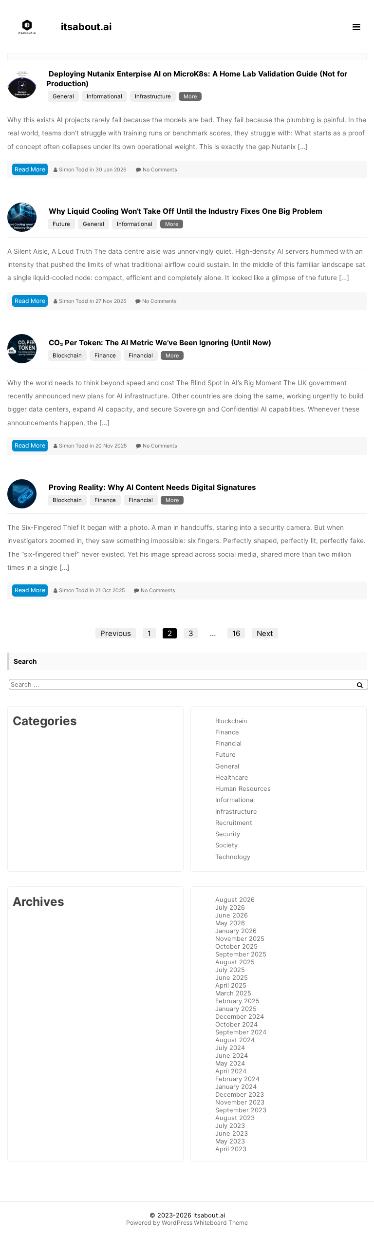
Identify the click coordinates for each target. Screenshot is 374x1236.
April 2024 (230, 1071)
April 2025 (230, 985)
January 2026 (236, 931)
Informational (104, 96)
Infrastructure (153, 96)
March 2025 (233, 993)
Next (265, 633)
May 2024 (230, 1063)
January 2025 (236, 1008)
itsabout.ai (209, 1215)
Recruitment (233, 822)
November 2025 (239, 938)
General (63, 96)
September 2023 (240, 1110)
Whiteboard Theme (221, 1222)
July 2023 (230, 1125)
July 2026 (230, 907)
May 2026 (230, 923)
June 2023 (231, 1133)
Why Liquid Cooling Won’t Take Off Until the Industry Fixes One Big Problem (185, 211)
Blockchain (67, 355)
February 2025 (237, 1001)
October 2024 (236, 1024)
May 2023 (230, 1141)
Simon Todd (74, 170)
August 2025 (235, 962)
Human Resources (243, 788)
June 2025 (231, 977)
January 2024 (236, 1086)
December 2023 (239, 1094)
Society (226, 845)
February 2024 (237, 1079)
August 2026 (235, 899)
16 (236, 633)
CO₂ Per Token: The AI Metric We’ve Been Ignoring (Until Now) (160, 342)
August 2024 (235, 1040)
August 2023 (235, 1118)
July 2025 (230, 970)
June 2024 (231, 1055)
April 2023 (230, 1149)
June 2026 (231, 915)
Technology (232, 857)
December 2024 (239, 1016)
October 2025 (236, 946)
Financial (141, 355)
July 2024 (230, 1047)
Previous (115, 633)
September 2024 (240, 1032)
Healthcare (231, 777)
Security (227, 834)
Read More (30, 169)
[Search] (360, 685)
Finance (105, 355)
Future (61, 224)
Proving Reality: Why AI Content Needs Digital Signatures (152, 487)
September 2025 (240, 954)
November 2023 (239, 1102)
